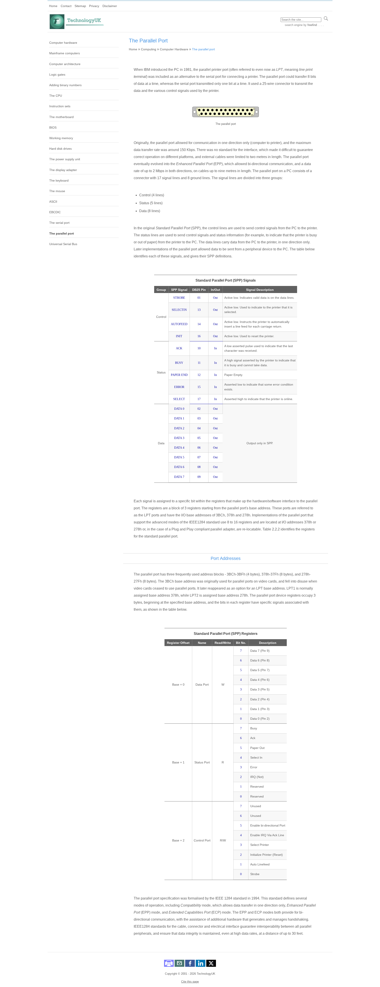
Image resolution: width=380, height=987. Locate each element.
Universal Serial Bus (63, 244)
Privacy (94, 6)
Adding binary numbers (65, 85)
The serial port (59, 222)
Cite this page (190, 981)
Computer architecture (64, 64)
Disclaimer (109, 6)
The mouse (57, 191)
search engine (294, 25)
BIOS (53, 127)
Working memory (61, 138)
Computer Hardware (174, 49)
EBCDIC (55, 212)
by (313, 25)
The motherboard (61, 117)
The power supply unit (64, 159)
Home (53, 6)
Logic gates (57, 74)
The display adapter (63, 170)
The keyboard (59, 180)
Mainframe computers (64, 53)
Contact (66, 6)
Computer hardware (63, 42)
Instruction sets (59, 106)
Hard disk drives (60, 148)
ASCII (53, 201)
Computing (148, 49)
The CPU (55, 95)
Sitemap (80, 6)
